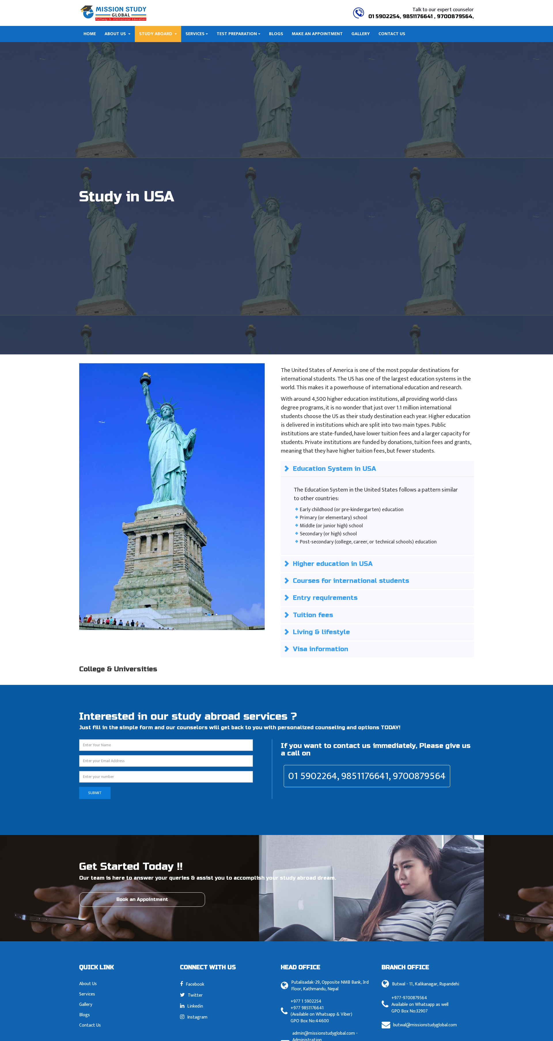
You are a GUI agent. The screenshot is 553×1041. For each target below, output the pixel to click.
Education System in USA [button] (334, 469)
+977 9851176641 (307, 1008)
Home (90, 34)
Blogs (276, 34)
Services (194, 34)
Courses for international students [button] (351, 581)
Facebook (195, 984)
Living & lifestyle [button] (321, 632)
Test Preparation (237, 34)
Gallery (360, 34)
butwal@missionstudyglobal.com (425, 1025)
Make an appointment (317, 34)
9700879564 (454, 16)
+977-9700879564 (409, 998)
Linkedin (195, 1006)
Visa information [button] (320, 649)
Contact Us (391, 34)
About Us (116, 34)
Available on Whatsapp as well (419, 1005)
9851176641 (418, 16)
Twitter (195, 995)
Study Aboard (156, 34)
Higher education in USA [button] (333, 564)
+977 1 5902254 (306, 1001)
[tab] (377, 469)
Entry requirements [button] (325, 598)
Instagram (197, 1017)
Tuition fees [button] (313, 615)
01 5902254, (384, 16)
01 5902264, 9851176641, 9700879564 (367, 776)
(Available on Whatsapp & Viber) (321, 1014)
